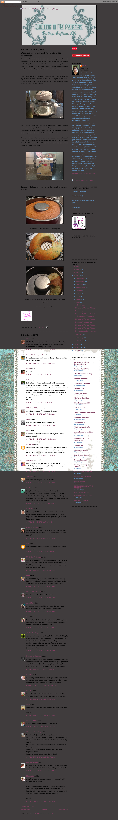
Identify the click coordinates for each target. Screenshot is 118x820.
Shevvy (29, 674)
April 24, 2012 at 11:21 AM (40, 471)
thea (28, 575)
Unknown (30, 444)
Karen (28, 419)
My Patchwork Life (82, 427)
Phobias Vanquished (83, 322)
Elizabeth (30, 776)
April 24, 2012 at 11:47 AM (40, 483)
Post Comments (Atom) (43, 814)
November (80, 281)
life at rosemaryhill (82, 403)
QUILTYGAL (79, 445)
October (79, 284)
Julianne (29, 476)
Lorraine (29, 460)
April (78, 302)
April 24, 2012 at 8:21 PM (40, 669)
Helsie (28, 380)
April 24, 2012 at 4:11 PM (40, 628)
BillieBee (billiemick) (34, 408)
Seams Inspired (80, 460)
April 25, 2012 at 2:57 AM (41, 699)
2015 (77, 267)
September (81, 287)
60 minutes (80, 305)
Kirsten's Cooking (33, 732)
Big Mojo (79, 311)
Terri (28, 704)
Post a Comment (28, 806)
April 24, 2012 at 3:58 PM (40, 611)
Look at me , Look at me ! (86, 331)
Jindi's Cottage (32, 633)
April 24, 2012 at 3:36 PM (40, 598)
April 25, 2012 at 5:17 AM (40, 727)
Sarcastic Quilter (81, 450)
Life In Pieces (79, 408)
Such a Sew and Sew (83, 471)
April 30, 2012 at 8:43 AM (41, 801)
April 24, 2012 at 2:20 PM (41, 552)
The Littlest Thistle (81, 493)
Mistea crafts (79, 422)
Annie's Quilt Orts (81, 369)
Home (44, 809)
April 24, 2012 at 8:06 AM (41, 375)
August (79, 290)
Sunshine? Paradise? (83, 476)
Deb (28, 617)
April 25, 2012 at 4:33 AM (40, 715)
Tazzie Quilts (79, 481)
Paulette (29, 488)
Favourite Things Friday (85, 308)
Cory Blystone (32, 527)
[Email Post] (46, 327)
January (79, 341)
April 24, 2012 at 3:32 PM (40, 586)
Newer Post (25, 809)
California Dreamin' (82, 383)
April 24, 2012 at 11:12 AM (40, 455)
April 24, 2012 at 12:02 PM (41, 503)
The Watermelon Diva (83, 496)
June (78, 296)
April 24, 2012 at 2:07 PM (41, 538)
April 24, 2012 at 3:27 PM (40, 570)
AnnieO (29, 691)
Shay (84, 65)
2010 (77, 347)
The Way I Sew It (81, 500)
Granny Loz (79, 388)
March (79, 335)
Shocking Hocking (33, 656)
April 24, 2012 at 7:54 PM (40, 651)
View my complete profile (83, 173)
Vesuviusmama (32, 762)
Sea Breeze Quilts (81, 455)
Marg (28, 368)
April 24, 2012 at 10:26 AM (41, 439)
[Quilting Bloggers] (82, 180)
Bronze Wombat (80, 378)
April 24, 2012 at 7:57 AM (40, 363)
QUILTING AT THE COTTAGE (81, 439)
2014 (77, 270)
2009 (77, 350)
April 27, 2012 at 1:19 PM (40, 771)
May (78, 299)
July (78, 293)
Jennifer (29, 603)
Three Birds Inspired (34, 355)
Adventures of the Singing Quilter (81, 363)
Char (28, 430)
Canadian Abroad (33, 592)
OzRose (29, 509)
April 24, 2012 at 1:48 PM (40, 522)
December (80, 278)
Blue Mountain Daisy (83, 374)
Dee (27, 543)
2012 (77, 276)
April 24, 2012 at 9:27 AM (40, 425)
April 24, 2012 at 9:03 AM (41, 414)
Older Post (63, 809)
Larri (28, 339)
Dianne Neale (31, 720)
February (80, 338)
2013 (77, 273)
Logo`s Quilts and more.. (84, 412)
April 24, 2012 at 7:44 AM (40, 349)
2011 (76, 344)
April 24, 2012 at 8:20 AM (41, 403)
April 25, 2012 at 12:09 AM (41, 685)
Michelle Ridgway (33, 557)
